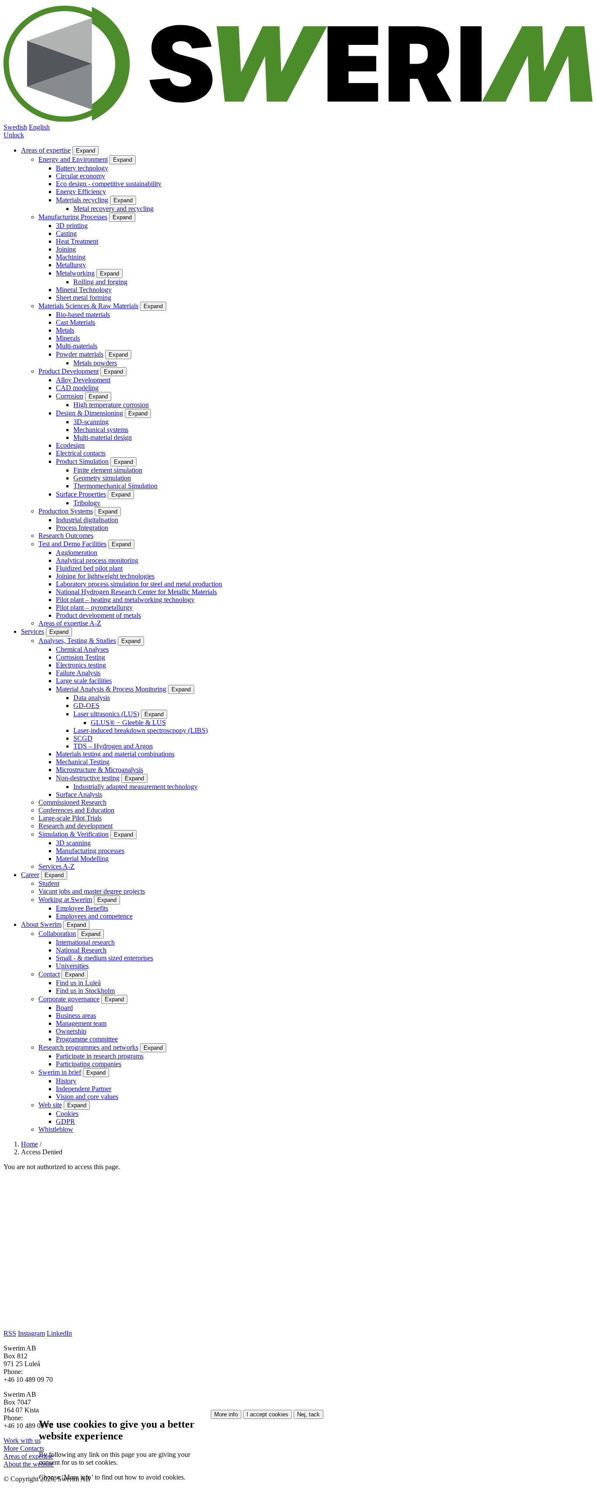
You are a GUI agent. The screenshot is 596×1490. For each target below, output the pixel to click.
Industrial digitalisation (87, 520)
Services (32, 631)
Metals (65, 330)
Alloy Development (83, 380)
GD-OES (86, 705)
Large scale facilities (84, 680)
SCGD (82, 738)
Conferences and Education (76, 810)
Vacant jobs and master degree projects (91, 891)
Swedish (15, 127)
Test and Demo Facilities (72, 544)
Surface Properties (81, 494)
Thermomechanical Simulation (115, 486)
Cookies (67, 1113)
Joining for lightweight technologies (105, 576)
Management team (81, 1023)
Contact (49, 974)
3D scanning (73, 843)
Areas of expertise (46, 150)
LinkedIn (59, 1333)
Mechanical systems (100, 429)
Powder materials (79, 354)
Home (29, 1144)
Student (48, 883)
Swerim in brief (59, 1072)
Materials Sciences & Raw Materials (88, 306)
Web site (50, 1105)
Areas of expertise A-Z (69, 623)
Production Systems (65, 511)
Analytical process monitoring (97, 560)
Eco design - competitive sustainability (108, 183)
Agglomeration (76, 552)
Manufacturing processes (90, 850)
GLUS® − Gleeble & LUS (128, 722)
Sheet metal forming (83, 297)
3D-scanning (91, 421)
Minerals (68, 338)
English (39, 127)
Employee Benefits (82, 908)
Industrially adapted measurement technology (135, 786)
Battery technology (82, 168)
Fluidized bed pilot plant (89, 568)
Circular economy (80, 176)
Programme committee (87, 1039)
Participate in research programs (100, 1056)
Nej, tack (308, 1414)
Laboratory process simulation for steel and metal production (139, 584)
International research (85, 942)
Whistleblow (55, 1129)
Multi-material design (102, 437)
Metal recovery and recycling (113, 208)
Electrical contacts (81, 453)
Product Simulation (82, 461)
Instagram (31, 1333)
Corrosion (69, 396)
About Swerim (41, 924)
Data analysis (91, 697)
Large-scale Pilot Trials (70, 818)
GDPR (65, 1121)
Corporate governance (68, 999)
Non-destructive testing (88, 778)
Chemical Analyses (82, 649)
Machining (71, 257)
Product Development (68, 371)
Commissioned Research (72, 802)
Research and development (75, 826)
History (66, 1081)
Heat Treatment (77, 241)
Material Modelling (82, 858)
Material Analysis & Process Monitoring (111, 689)
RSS (9, 1333)
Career (30, 874)
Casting (66, 233)
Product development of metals (98, 615)
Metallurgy (71, 265)
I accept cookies (267, 1414)
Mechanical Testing (83, 761)
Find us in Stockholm (85, 990)
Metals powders (95, 363)
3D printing (72, 225)
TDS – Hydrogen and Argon (113, 746)
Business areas (76, 1015)
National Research (81, 950)
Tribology (86, 503)
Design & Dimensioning (89, 413)
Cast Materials (75, 322)
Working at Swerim (65, 899)
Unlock (13, 135)
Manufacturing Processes (72, 217)
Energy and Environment (73, 159)
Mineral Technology (84, 289)
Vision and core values (87, 1096)
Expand (85, 150)
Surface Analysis (79, 794)
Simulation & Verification (73, 834)
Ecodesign (70, 445)
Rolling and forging (100, 282)
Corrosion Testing (80, 657)
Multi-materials (76, 346)
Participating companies (88, 1064)
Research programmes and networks (88, 1047)
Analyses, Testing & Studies (77, 640)
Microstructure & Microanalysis (99, 769)
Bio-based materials (83, 314)
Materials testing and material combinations (115, 754)
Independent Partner (83, 1088)
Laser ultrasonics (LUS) (106, 714)
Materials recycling (82, 200)
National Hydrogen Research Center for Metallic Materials (136, 591)
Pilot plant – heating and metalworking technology (125, 599)
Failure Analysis (78, 673)
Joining (66, 249)
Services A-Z (56, 866)
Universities (72, 966)
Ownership (71, 1031)
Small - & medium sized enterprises (104, 958)
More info (226, 1414)
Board (64, 1007)
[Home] (298, 119)
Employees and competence (94, 916)
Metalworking (75, 273)
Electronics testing (81, 665)
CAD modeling (77, 387)
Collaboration (57, 933)
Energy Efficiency (81, 191)
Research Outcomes (65, 535)
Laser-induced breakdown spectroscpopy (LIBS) (140, 730)
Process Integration (82, 527)
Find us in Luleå (78, 983)
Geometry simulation (102, 478)
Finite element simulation (107, 470)
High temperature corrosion (111, 404)
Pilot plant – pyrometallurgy (94, 607)
